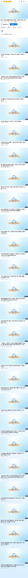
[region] (14, 11)
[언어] (21, 2)
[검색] (19, 2)
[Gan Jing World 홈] (7, 1)
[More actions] (27, 54)
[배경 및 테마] (24, 2)
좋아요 (4, 27)
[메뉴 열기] (1, 2)
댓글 (2, 30)
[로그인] (26, 2)
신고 (21, 27)
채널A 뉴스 (5, 24)
